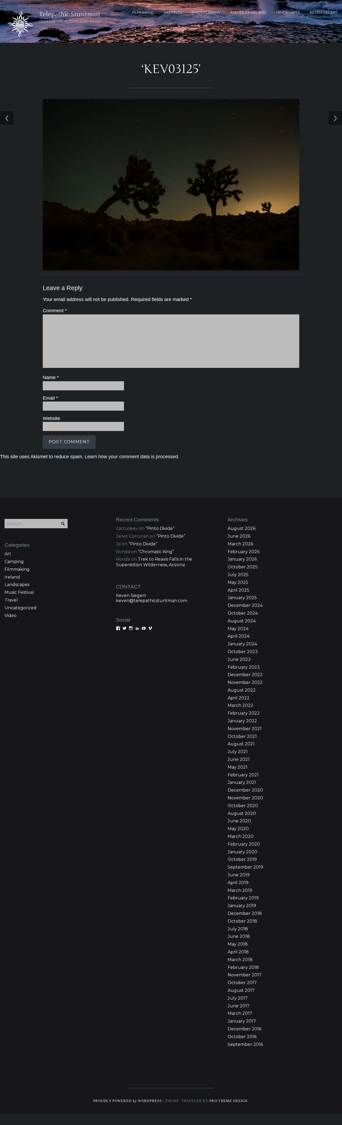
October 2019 (242, 859)
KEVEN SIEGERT (323, 12)
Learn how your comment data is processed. (132, 456)
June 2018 (239, 936)
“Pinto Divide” (160, 528)
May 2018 (238, 944)
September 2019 (245, 867)
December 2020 (245, 790)
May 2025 (238, 582)
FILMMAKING (143, 12)
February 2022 (244, 713)
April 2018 (238, 951)
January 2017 (242, 1021)
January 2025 (242, 597)
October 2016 (242, 1036)
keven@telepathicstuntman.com (151, 600)
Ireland (12, 577)
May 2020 (238, 828)
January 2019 (242, 905)
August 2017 (241, 990)
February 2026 (243, 551)
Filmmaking (17, 569)
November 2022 (245, 682)
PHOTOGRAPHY (206, 12)
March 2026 (240, 543)
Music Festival (19, 592)
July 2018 (238, 928)
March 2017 (240, 1013)
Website (51, 418)
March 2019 (240, 890)
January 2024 (242, 643)
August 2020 (242, 813)
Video (11, 615)
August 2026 (241, 528)
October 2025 (243, 566)
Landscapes (17, 584)
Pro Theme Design (228, 1101)
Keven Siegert (131, 595)
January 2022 (242, 720)
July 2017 (238, 998)
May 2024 (238, 628)
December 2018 (245, 913)
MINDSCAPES (288, 12)
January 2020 (242, 851)
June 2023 (239, 659)
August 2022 (242, 690)
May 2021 (237, 767)
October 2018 (242, 921)
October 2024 (243, 613)
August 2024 (242, 620)
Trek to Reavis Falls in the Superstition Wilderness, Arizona (154, 562)
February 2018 (243, 967)
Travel (11, 600)
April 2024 (239, 636)
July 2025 (238, 574)
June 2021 (239, 759)
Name (51, 377)
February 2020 (244, 844)
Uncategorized (21, 607)
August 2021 (241, 743)
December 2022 (245, 674)
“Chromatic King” (156, 551)
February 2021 (243, 774)
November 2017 (245, 974)
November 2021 (245, 728)
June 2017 (239, 1005)
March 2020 (241, 836)
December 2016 (244, 1028)
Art (8, 553)
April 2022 (239, 697)
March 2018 (240, 959)
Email (50, 398)
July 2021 (238, 751)
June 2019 (239, 874)
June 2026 (239, 536)
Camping (14, 561)
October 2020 (243, 805)
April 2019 (238, 882)
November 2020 (245, 797)
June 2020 (239, 820)
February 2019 (243, 897)
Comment (55, 310)
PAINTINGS (173, 12)
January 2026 (242, 559)
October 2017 (242, 982)
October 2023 (243, 651)
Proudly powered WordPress (127, 1101)
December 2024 (245, 605)
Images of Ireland (248, 12)
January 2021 (242, 782)
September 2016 (245, 1044)
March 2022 (240, 705)
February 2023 (244, 667)
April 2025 (238, 590)
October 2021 (242, 736)
